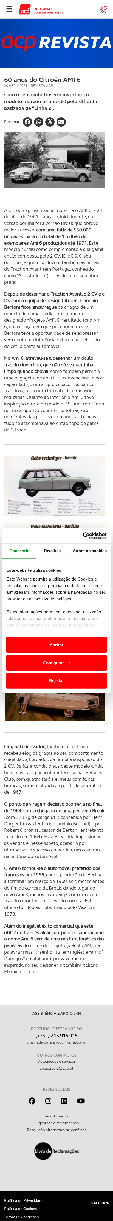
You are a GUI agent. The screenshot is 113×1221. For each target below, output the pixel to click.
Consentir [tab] (19, 550)
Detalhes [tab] (52, 550)
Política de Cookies (20, 1208)
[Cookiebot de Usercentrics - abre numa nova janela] (83, 535)
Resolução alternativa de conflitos (56, 1129)
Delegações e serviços (57, 1061)
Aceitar (56, 644)
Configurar (53, 662)
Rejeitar (56, 680)
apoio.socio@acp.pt (56, 1068)
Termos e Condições (21, 1216)
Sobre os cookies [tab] (90, 550)
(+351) (56, 1035)
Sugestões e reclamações (56, 1122)
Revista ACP (42, 85)
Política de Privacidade (24, 1200)
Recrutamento (56, 1116)
